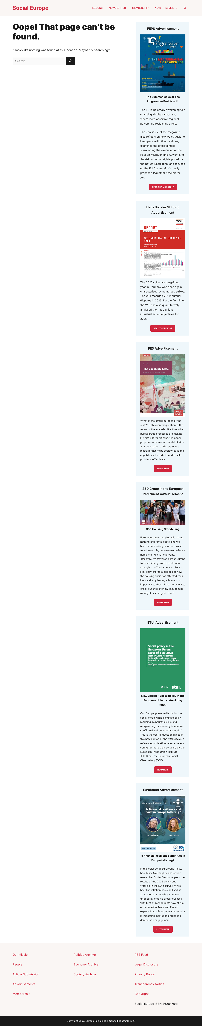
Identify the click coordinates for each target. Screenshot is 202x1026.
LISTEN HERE (162, 929)
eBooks (97, 7)
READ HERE (163, 769)
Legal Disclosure (146, 964)
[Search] (70, 61)
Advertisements (166, 7)
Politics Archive (85, 954)
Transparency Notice (149, 984)
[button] (185, 8)
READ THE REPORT (163, 328)
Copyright (142, 994)
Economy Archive (86, 964)
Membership (140, 7)
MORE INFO (163, 602)
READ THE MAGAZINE (163, 187)
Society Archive (85, 974)
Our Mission (21, 954)
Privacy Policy (145, 974)
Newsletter (117, 7)
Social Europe (30, 8)
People (17, 964)
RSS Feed (141, 954)
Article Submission (26, 974)
